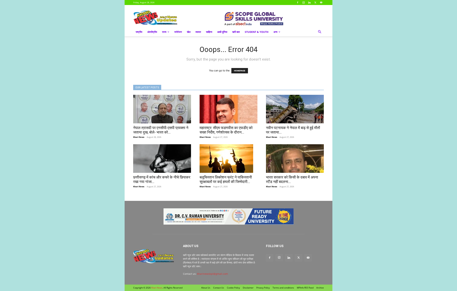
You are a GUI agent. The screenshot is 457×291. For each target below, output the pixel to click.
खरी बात (236, 32)
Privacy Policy (263, 287)
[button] (319, 32)
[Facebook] (297, 2)
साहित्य (209, 32)
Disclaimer (248, 287)
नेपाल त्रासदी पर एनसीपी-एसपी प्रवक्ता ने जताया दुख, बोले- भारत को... (160, 130)
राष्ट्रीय (139, 32)
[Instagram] (303, 2)
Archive (320, 287)
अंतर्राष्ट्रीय (152, 32)
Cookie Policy (233, 287)
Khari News (138, 137)
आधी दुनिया (222, 32)
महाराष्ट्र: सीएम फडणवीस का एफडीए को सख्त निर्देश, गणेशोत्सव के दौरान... (226, 130)
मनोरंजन (178, 32)
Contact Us (218, 287)
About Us (205, 287)
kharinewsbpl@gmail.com (212, 273)
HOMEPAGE (239, 70)
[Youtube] (321, 2)
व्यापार (198, 32)
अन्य (275, 32)
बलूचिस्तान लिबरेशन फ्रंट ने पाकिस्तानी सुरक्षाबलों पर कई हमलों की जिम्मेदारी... (226, 179)
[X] (315, 2)
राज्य (164, 32)
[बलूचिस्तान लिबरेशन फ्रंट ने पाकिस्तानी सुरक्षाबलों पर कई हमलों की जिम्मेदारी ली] (228, 158)
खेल (188, 32)
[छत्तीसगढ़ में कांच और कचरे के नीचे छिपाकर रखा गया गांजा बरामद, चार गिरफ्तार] (162, 158)
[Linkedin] (309, 2)
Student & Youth (256, 32)
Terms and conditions (283, 287)
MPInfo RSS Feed (305, 287)
